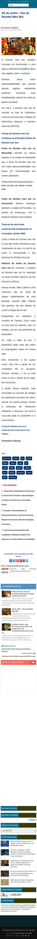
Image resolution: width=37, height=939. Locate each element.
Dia (26, 463)
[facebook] (11, 2)
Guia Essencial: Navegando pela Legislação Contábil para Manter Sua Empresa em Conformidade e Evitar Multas (18, 534)
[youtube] (25, 2)
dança (20, 463)
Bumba (29, 458)
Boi (22, 458)
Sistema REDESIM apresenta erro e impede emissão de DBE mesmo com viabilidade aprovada (22, 843)
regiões (29, 472)
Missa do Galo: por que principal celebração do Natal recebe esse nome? (23, 594)
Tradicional (13, 477)
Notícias (12, 472)
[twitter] (8, 2)
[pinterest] (28, 2)
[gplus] (14, 2)
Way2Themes (9, 933)
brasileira (24, 69)
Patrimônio (21, 472)
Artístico (15, 458)
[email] (23, 2)
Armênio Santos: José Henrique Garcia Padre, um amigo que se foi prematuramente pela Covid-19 (18, 629)
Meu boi (19, 468)
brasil (14, 102)
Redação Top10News (11, 28)
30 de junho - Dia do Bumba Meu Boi (22, 610)
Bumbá (5, 463)
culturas (13, 463)
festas (5, 468)
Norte (4, 472)
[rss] (20, 2)
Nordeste (27, 468)
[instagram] (17, 2)
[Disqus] (18, 720)
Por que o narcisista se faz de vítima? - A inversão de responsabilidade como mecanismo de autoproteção (23, 873)
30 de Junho (6, 458)
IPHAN (12, 468)
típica (4, 477)
